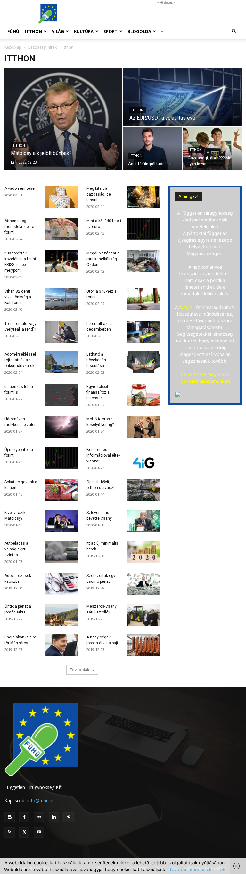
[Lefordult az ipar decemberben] (143, 332)
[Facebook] (24, 817)
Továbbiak (80, 669)
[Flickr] (39, 817)
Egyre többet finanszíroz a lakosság (98, 392)
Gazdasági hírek (42, 47)
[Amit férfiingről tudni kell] (152, 148)
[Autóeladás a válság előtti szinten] (61, 552)
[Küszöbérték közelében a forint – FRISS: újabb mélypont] (61, 261)
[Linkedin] (54, 817)
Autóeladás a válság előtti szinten (16, 549)
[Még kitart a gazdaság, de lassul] (143, 197)
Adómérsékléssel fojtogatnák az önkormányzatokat (21, 360)
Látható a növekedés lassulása (96, 360)
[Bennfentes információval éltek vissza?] (143, 458)
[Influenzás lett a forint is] (61, 395)
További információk (190, 869)
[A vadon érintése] (61, 197)
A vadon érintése (19, 188)
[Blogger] (9, 817)
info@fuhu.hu (41, 801)
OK (222, 869)
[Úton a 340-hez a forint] (143, 299)
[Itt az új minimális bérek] (143, 552)
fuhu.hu (187, 307)
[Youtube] (39, 832)
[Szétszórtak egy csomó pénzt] (143, 584)
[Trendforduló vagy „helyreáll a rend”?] (61, 332)
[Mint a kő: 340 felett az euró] (143, 229)
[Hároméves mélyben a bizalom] (61, 427)
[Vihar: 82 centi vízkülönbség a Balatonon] (61, 299)
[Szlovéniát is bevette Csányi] (143, 521)
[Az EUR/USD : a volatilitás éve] (182, 97)
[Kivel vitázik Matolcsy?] (61, 521)
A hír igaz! (188, 196)
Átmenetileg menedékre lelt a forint (19, 227)
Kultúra (84, 31)
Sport (110, 31)
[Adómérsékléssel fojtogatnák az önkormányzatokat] (61, 362)
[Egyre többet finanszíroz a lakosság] (143, 395)
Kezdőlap (12, 47)
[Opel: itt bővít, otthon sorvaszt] (143, 490)
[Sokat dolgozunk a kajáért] (61, 490)
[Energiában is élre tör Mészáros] (61, 645)
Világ (58, 31)
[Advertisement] (166, 14)
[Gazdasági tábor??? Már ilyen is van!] (212, 148)
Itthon (33, 31)
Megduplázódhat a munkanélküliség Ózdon (102, 259)
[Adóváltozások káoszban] (61, 584)
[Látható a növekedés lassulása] (143, 362)
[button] (234, 31)
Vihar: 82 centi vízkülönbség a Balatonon (17, 297)
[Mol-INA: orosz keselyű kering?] (143, 427)
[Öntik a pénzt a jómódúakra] (61, 615)
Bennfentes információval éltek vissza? (103, 455)
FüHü (13, 31)
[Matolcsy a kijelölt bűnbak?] (63, 119)
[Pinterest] (68, 817)
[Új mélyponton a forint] (61, 458)
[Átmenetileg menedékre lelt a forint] (61, 229)
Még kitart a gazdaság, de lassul (98, 194)
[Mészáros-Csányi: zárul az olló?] (143, 615)
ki (12, 162)
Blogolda (139, 31)
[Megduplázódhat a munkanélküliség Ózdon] (143, 261)
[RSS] (9, 832)
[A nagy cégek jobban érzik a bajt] (143, 645)
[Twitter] (24, 832)
